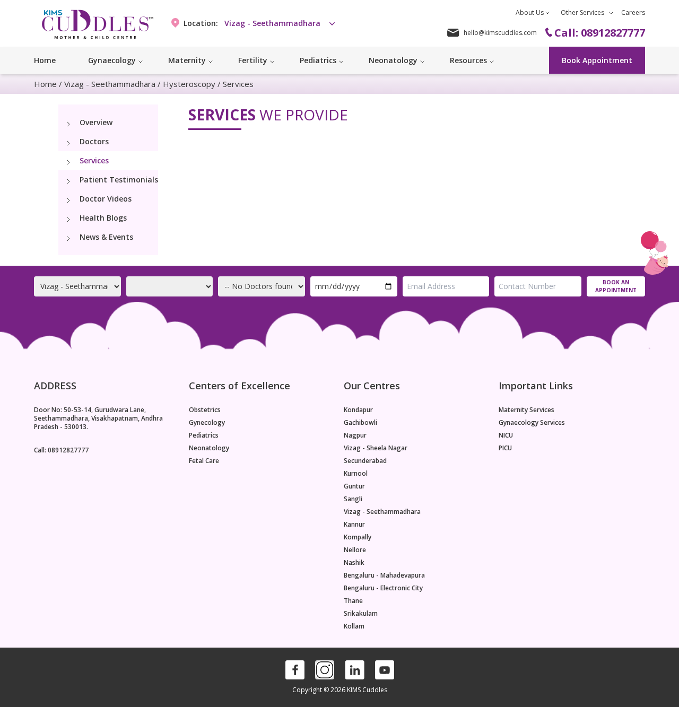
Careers (633, 12)
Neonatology (209, 448)
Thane (353, 601)
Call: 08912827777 (61, 450)
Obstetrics (205, 410)
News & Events (106, 237)
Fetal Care (204, 461)
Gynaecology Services (532, 422)
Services (94, 160)
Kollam (354, 626)
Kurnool (356, 473)
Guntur (354, 486)
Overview (96, 122)
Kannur (354, 524)
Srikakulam (361, 613)
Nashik (354, 562)
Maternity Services (526, 410)
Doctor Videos (106, 199)
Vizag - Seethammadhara (109, 83)
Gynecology (207, 422)
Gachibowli (360, 422)
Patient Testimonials (119, 179)
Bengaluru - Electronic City (383, 588)
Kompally (357, 537)
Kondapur (358, 410)
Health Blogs (103, 218)
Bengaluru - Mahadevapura (384, 575)
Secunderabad (365, 461)
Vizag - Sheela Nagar (375, 448)
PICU (505, 448)
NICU (506, 435)
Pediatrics (204, 435)
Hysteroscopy (189, 83)
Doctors (94, 141)
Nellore (355, 550)
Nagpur (355, 435)
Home (45, 60)
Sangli (353, 499)
